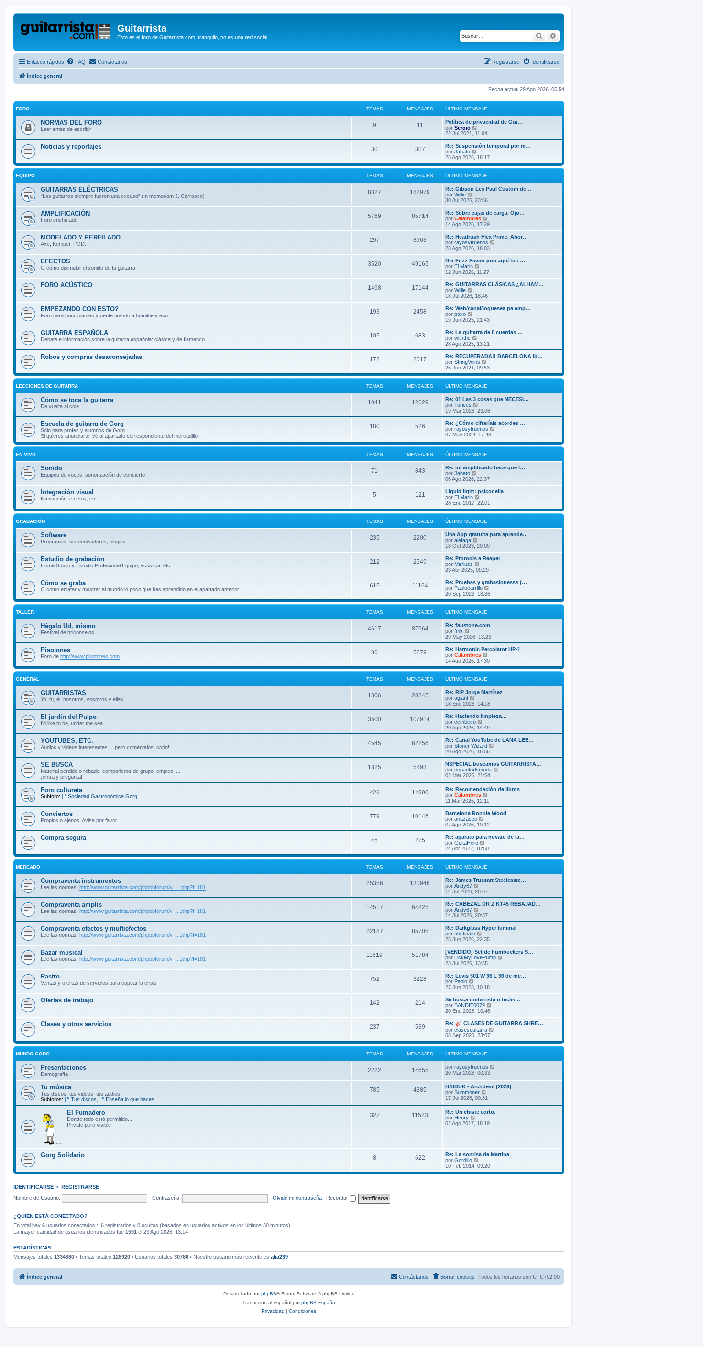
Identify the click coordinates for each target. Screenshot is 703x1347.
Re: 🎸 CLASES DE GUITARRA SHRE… (494, 1023)
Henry (461, 1117)
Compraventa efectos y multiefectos (93, 928)
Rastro (50, 976)
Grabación (30, 521)
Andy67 (463, 886)
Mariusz (463, 564)
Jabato (462, 151)
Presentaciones (63, 1067)
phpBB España (318, 1302)
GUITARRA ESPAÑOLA (74, 333)
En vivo (26, 454)
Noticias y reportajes (71, 146)
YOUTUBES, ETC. (67, 740)
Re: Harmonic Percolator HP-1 (482, 649)
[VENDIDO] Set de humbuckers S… (489, 952)
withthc (462, 338)
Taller (25, 612)
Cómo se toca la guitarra (77, 399)
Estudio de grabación (72, 559)
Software (53, 535)
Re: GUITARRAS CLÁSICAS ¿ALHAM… (494, 284)
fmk (458, 631)
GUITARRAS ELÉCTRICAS (79, 189)
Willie (460, 194)
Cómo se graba (63, 583)
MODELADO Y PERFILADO (81, 237)
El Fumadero (86, 1112)
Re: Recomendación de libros (482, 789)
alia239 (279, 1257)
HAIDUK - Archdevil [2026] (478, 1086)
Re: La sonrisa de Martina (477, 1154)
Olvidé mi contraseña (297, 1198)
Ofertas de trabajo (67, 1000)
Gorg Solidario (63, 1155)
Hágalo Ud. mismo (68, 626)
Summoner (467, 1092)
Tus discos (84, 1099)
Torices (463, 405)
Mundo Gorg (33, 1053)
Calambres (467, 218)
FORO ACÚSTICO (66, 285)
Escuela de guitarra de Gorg (82, 423)
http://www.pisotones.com (90, 656)
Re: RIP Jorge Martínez (474, 692)
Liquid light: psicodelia (474, 491)
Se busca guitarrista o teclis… (482, 999)
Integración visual (67, 492)
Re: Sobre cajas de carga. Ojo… (485, 213)
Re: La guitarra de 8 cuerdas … (484, 332)
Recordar (338, 1198)
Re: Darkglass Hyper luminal (480, 928)
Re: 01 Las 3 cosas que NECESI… (487, 399)
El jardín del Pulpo (69, 716)
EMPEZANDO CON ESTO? (80, 309)
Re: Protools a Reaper (472, 558)
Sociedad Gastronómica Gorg (102, 796)
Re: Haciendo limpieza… (476, 716)
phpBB (268, 1293)
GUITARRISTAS (63, 692)
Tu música (56, 1087)
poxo (460, 314)
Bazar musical (62, 952)
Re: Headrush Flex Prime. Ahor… (486, 236)
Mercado (28, 866)
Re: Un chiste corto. (470, 1112)
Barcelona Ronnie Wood (475, 813)
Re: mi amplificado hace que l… (485, 467)
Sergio (462, 127)
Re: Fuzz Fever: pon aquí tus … (485, 260)
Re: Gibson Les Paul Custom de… (488, 189)
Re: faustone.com (467, 625)
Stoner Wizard (470, 746)
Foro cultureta (61, 789)
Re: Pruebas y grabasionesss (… (486, 582)
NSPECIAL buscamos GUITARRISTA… (493, 764)
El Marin (463, 266)
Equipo (25, 175)
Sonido (51, 468)
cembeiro (465, 722)
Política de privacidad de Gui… (484, 122)
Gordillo (463, 1160)
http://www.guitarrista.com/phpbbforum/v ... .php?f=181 (142, 887)
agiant (461, 698)
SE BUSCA (57, 764)
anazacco (465, 819)
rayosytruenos (471, 242)
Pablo (460, 981)
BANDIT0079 (469, 1005)
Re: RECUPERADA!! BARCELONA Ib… (494, 356)
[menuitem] (76, 61)
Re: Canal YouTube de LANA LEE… (489, 740)
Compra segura (63, 837)
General (27, 679)
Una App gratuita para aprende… (486, 534)
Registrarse (80, 1187)
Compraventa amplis (71, 904)
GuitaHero (466, 843)
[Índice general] (66, 31)
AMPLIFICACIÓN (65, 213)
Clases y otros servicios (76, 1024)
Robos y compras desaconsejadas (91, 356)
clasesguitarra (470, 1029)
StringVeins (467, 362)
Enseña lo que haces (130, 1099)
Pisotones (55, 649)
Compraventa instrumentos (81, 880)
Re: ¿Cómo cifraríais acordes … (485, 423)
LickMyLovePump (475, 957)
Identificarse (33, 1187)
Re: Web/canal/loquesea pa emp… (488, 308)
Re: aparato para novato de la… (485, 837)
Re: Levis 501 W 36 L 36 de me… (485, 975)
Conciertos (57, 813)
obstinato (464, 933)
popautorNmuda (473, 769)
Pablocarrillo (468, 588)
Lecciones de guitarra (47, 386)
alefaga (462, 540)
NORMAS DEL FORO (71, 122)
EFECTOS (55, 261)
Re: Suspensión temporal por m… (488, 146)
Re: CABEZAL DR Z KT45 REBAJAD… (493, 904)
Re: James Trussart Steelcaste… (485, 880)
